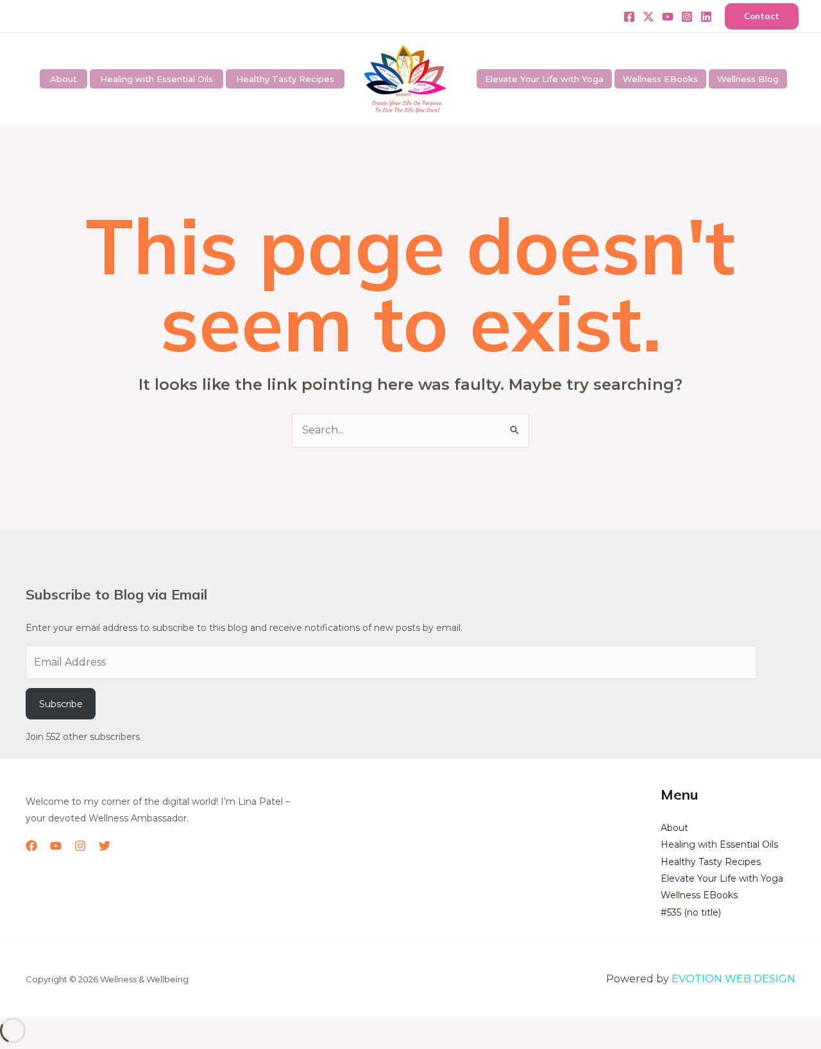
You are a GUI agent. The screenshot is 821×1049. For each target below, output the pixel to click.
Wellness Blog (748, 79)
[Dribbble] (706, 16)
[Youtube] (667, 16)
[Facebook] (629, 16)
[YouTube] (56, 846)
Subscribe (61, 704)
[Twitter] (648, 16)
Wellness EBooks (660, 79)
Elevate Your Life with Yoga (544, 79)
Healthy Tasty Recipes (285, 79)
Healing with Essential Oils (156, 79)
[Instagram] (687, 16)
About (63, 79)
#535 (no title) (691, 912)
